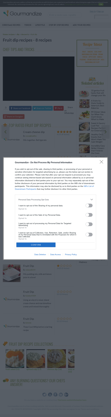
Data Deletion (40, 254)
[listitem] (55, 199)
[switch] (89, 205)
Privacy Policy (71, 254)
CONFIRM (36, 245)
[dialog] (55, 208)
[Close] (102, 162)
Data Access (55, 254)
